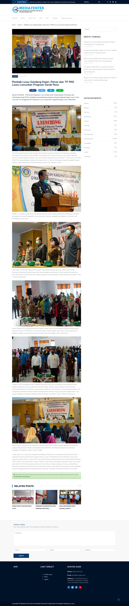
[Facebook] (108, 2)
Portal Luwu (32, 18)
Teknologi (87, 157)
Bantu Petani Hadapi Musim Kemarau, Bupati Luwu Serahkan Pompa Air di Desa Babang (53, 3)
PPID (40, 18)
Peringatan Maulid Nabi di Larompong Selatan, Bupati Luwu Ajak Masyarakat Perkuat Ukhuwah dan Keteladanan (99, 69)
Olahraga (87, 125)
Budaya (86, 108)
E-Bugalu (55, 18)
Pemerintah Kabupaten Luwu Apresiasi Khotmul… (22, 507)
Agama (86, 103)
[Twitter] (110, 2)
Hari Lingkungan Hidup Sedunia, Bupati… (44, 507)
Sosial (86, 152)
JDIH (47, 18)
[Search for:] (90, 2)
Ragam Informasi (66, 18)
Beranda (14, 18)
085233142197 (77, 572)
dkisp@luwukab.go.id (78, 575)
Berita (23, 18)
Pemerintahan (88, 139)
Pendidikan (87, 143)
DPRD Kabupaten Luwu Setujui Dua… (69, 507)
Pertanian (87, 148)
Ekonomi (86, 112)
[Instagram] (113, 2)
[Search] (99, 2)
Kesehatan (87, 117)
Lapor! (46, 579)
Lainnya (15, 76)
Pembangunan (88, 134)
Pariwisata (87, 130)
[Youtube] (116, 2)
